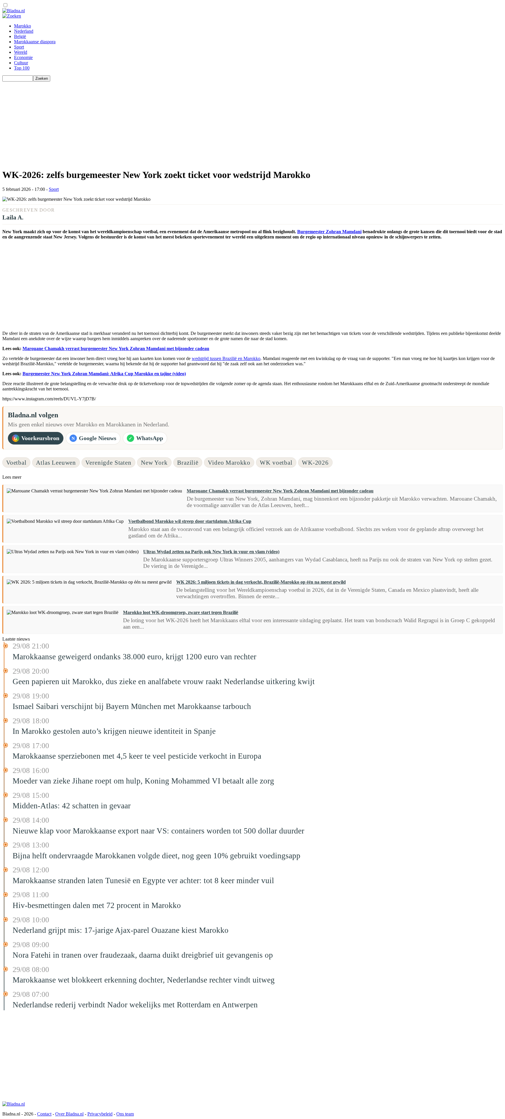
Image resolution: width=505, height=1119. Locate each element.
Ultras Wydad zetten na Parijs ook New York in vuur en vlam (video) (211, 551)
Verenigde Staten (108, 462)
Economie (23, 57)
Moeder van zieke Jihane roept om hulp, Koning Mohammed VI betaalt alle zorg (143, 780)
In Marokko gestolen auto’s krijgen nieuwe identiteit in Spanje (114, 731)
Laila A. (12, 217)
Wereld (20, 52)
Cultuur (21, 62)
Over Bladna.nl (69, 1113)
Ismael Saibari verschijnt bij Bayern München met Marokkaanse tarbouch (132, 706)
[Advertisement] (177, 122)
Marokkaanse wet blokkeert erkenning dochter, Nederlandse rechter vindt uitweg (144, 980)
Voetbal (16, 462)
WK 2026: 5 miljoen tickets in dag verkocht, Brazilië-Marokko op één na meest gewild (261, 582)
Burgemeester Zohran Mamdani (329, 231)
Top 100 (22, 67)
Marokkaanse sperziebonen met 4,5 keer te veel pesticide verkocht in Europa (137, 756)
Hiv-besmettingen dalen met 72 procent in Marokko (97, 905)
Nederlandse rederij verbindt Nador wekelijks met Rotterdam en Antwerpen (135, 1004)
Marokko (22, 25)
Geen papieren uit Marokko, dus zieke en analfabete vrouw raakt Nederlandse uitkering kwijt (164, 681)
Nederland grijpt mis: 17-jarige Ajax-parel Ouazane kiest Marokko (121, 930)
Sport (19, 46)
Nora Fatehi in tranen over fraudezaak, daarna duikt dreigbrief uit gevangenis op (143, 955)
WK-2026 (315, 462)
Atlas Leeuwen (56, 462)
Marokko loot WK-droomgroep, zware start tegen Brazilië (180, 612)
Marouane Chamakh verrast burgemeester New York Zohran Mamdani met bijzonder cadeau (116, 348)
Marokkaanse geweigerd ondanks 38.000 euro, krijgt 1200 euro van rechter (134, 656)
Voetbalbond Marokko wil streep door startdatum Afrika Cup (189, 521)
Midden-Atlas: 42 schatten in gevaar (72, 805)
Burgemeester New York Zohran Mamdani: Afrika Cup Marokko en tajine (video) (104, 373)
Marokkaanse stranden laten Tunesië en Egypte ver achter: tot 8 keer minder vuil (143, 880)
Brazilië (187, 462)
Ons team (125, 1113)
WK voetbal (276, 462)
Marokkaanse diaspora (35, 41)
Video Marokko (229, 462)
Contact (44, 1113)
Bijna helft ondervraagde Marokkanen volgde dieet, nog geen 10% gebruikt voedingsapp (156, 855)
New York (154, 462)
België (20, 36)
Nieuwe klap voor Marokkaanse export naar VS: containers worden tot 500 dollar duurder (158, 830)
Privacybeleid (100, 1113)
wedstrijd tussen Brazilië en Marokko (226, 358)
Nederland (23, 31)
